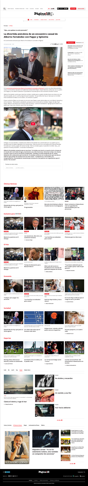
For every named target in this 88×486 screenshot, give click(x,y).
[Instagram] (10, 476)
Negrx (25, 425)
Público (43, 425)
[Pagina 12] (44, 14)
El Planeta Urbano (17, 425)
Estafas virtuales (44, 19)
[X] (12, 476)
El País (27, 8)
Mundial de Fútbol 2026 (19, 8)
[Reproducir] (58, 8)
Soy (17, 370)
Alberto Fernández (9, 167)
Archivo (30, 480)
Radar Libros (27, 370)
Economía (32, 8)
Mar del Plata (51, 19)
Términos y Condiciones (54, 480)
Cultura (41, 8)
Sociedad (37, 8)
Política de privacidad (44, 480)
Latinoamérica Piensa (34, 425)
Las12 (12, 370)
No (8, 370)
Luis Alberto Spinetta (20, 167)
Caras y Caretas (7, 425)
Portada (6, 25)
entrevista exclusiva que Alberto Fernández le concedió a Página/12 (25, 88)
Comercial (80, 472)
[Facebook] (9, 476)
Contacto (36, 480)
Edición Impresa (11, 8)
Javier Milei (58, 19)
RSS (84, 472)
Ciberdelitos (36, 19)
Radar (21, 370)
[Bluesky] (13, 476)
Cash (5, 370)
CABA (31, 19)
